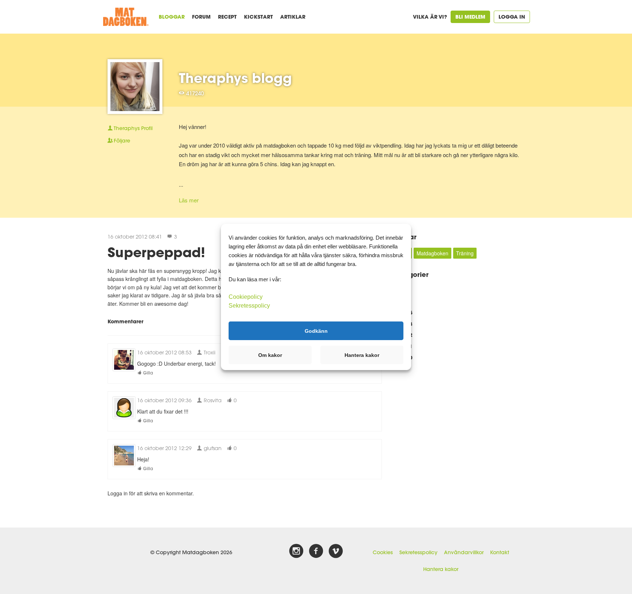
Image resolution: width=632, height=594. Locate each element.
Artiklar (292, 16)
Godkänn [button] (316, 331)
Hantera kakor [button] (362, 355)
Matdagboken (432, 253)
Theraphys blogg (235, 78)
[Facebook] (316, 551)
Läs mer (189, 200)
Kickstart (258, 16)
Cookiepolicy (246, 297)
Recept (227, 16)
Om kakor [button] (270, 355)
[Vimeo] (335, 551)
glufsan (212, 448)
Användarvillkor (464, 552)
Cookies (383, 552)
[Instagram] (296, 551)
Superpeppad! (156, 252)
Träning (465, 253)
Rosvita (212, 400)
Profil (133, 128)
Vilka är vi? (430, 16)
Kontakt (499, 552)
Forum (201, 16)
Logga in (512, 16)
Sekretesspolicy (418, 552)
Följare (122, 140)
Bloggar (172, 16)
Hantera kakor (440, 569)
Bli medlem (470, 16)
